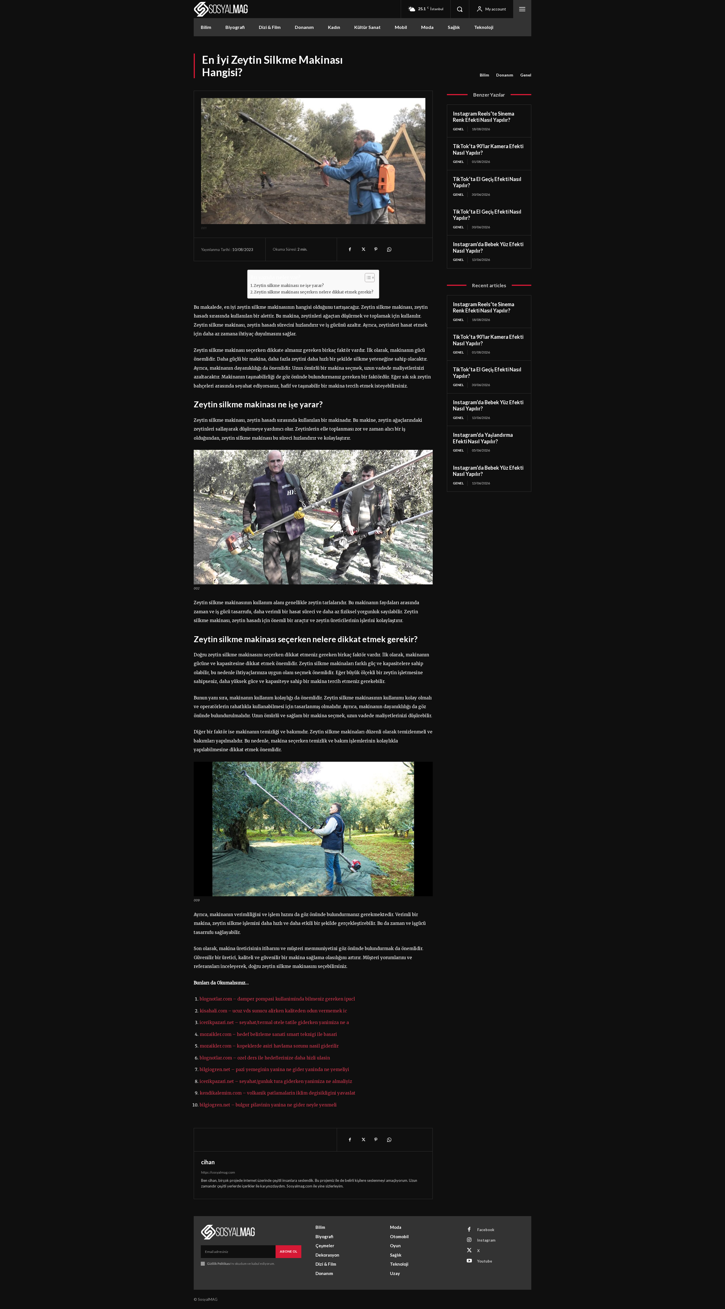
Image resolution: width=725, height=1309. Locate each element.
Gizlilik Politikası (219, 1263)
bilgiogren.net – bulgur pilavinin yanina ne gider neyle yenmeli (268, 1105)
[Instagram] (469, 1240)
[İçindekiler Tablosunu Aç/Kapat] (367, 277)
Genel (525, 75)
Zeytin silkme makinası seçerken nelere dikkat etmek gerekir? (313, 292)
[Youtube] (469, 1261)
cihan (208, 1162)
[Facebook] (349, 249)
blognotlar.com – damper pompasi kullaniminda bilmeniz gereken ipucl (277, 999)
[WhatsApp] (389, 249)
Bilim (484, 75)
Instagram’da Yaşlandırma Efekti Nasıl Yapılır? (483, 438)
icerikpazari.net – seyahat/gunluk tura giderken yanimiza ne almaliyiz (276, 1081)
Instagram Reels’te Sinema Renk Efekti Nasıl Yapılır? (483, 116)
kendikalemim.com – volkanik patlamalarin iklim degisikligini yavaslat (277, 1093)
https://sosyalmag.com (218, 1172)
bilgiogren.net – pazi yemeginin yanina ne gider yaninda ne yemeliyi (274, 1069)
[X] (362, 249)
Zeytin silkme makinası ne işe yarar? (289, 285)
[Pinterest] (375, 249)
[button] (460, 9)
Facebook (485, 1229)
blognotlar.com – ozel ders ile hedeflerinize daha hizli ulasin (265, 1058)
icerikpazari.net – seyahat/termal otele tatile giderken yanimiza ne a (274, 1022)
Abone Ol (288, 1251)
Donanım (504, 75)
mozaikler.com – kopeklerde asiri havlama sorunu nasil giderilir (269, 1046)
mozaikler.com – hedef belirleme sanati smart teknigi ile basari (268, 1034)
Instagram (486, 1240)
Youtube (484, 1261)
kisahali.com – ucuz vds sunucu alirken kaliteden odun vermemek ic (273, 1011)
